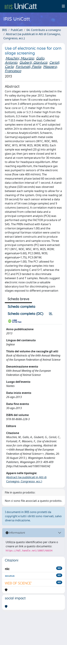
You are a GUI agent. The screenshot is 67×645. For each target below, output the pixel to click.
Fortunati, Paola (28, 66)
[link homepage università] (21, 6)
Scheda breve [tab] (18, 299)
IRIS (4, 30)
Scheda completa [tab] (21, 306)
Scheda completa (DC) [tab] (25, 313)
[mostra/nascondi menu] (63, 6)
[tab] (50, 313)
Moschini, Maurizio (19, 58)
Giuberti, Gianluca (33, 62)
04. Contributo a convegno (43, 30)
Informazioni (16, 532)
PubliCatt (17, 30)
